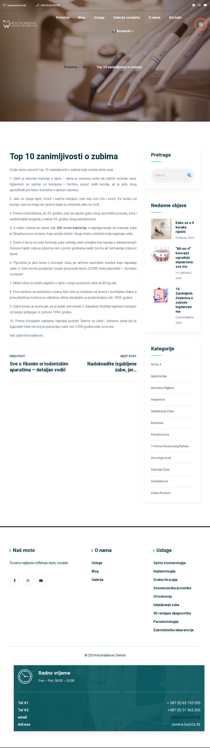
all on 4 (156, 364)
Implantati (158, 399)
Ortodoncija (162, 596)
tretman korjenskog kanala (170, 446)
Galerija (97, 580)
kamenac (157, 422)
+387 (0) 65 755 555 (50, 5)
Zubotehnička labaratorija (173, 630)
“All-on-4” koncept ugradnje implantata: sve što (184, 257)
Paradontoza (160, 434)
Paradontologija (165, 622)
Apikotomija (159, 376)
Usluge (99, 17)
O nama (154, 17)
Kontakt (175, 17)
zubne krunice (160, 492)
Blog (81, 17)
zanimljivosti (159, 481)
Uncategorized (161, 457)
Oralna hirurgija (165, 580)
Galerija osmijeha (126, 17)
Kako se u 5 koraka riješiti (185, 227)
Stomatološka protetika (172, 588)
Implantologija (164, 571)
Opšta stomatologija (169, 563)
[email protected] (185, 717)
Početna (62, 17)
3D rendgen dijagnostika (172, 613)
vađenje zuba (160, 469)
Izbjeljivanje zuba (162, 411)
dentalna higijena (162, 387)
